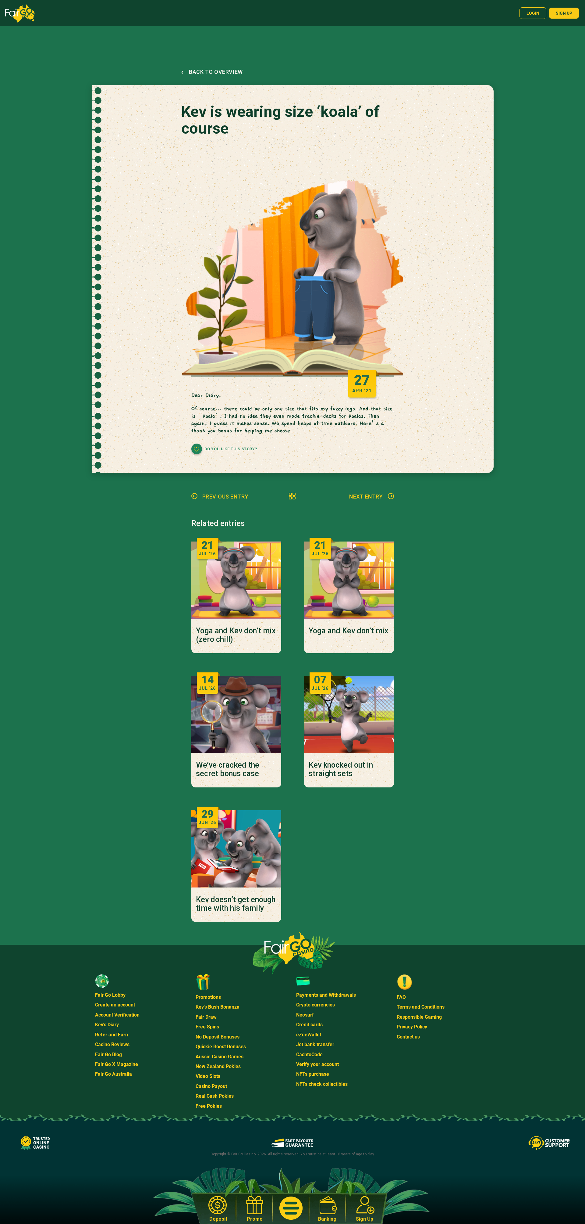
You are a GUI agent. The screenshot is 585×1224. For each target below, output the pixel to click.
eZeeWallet (308, 1035)
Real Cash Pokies (215, 1096)
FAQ (401, 997)
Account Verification (117, 1015)
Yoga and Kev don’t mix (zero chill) (236, 635)
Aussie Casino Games (219, 1057)
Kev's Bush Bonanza (217, 1007)
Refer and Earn (111, 1035)
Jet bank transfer (315, 1044)
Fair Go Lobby (110, 995)
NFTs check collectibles (322, 1084)
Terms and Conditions (421, 1007)
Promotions (208, 997)
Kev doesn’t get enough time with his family (235, 904)
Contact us (408, 1037)
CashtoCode (309, 1054)
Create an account (115, 1005)
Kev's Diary (107, 1025)
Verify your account (317, 1064)
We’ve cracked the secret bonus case (227, 769)
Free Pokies (209, 1106)
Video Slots (208, 1076)
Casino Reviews (112, 1044)
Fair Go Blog (108, 1054)
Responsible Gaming (419, 1017)
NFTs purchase (312, 1074)
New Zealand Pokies (218, 1066)
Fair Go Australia (113, 1074)
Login (532, 13)
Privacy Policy (412, 1027)
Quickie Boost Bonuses (221, 1046)
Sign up (564, 13)
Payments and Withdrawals (326, 995)
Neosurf (305, 1015)
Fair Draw (206, 1017)
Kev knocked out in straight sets (341, 769)
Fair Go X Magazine (116, 1064)
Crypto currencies (315, 1005)
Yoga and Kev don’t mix (348, 631)
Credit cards (309, 1025)
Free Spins (207, 1027)
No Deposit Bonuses (217, 1037)
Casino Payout (211, 1086)
